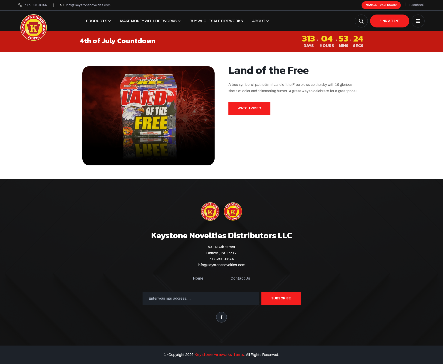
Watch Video (249, 108)
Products (96, 21)
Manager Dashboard (381, 4)
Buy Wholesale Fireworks (216, 21)
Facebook (417, 5)
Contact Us (240, 278)
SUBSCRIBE (281, 298)
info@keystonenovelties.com (88, 5)
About (258, 21)
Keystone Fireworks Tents (219, 354)
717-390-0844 (35, 5)
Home (198, 278)
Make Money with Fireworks (148, 21)
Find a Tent (390, 21)
